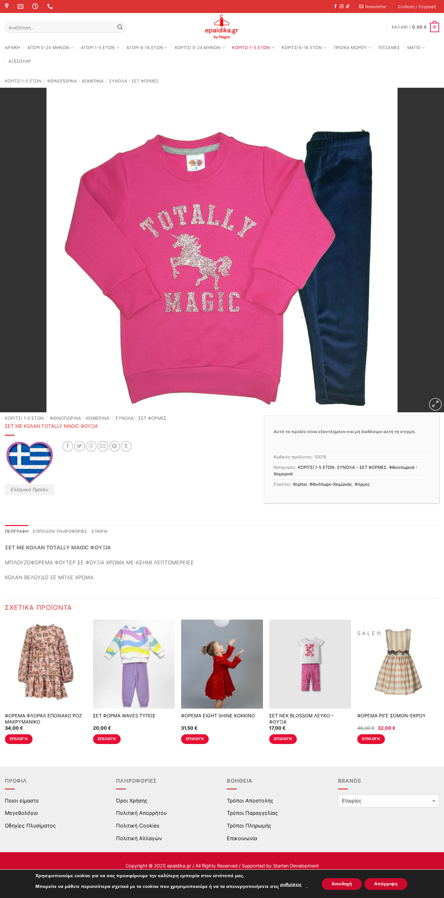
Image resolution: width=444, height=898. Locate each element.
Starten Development (296, 865)
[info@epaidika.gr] (21, 6)
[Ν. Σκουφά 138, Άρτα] (7, 6)
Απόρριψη (386, 884)
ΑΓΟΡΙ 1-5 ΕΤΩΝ (98, 47)
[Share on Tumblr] (126, 446)
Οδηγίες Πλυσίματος (30, 825)
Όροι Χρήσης (132, 800)
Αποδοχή (342, 884)
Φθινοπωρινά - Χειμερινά (75, 81)
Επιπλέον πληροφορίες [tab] (60, 531)
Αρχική (12, 47)
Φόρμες (362, 484)
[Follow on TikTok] (348, 6)
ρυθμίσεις (291, 884)
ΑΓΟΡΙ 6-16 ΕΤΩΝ (144, 47)
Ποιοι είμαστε (22, 800)
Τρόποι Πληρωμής (249, 825)
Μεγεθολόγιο (21, 813)
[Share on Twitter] (79, 446)
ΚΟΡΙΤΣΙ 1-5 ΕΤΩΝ (251, 47)
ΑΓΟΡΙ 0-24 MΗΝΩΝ (48, 47)
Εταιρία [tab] (100, 531)
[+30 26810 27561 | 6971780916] (51, 6)
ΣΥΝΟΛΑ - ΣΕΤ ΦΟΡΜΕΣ (134, 81)
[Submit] (119, 27)
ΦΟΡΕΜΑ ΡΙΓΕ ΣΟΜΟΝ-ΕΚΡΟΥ (391, 715)
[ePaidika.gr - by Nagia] (222, 27)
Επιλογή (19, 739)
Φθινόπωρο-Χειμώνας (330, 484)
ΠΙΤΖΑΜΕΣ (389, 47)
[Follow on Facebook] (335, 6)
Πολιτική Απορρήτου (141, 813)
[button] (373, 6)
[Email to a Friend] (103, 446)
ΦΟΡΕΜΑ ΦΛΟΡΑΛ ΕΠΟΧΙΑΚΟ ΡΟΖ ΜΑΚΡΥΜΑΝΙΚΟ (43, 719)
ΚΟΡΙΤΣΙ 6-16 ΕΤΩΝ (301, 47)
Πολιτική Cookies (137, 825)
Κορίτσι (300, 484)
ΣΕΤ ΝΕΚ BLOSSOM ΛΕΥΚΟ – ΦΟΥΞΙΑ (301, 719)
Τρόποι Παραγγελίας (252, 813)
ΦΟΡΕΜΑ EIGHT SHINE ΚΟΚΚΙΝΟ (218, 715)
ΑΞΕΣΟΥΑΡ (19, 61)
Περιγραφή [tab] (16, 531)
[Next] (439, 687)
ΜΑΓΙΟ (414, 47)
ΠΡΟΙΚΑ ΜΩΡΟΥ (350, 47)
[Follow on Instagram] (342, 6)
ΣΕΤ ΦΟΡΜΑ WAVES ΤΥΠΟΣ (124, 715)
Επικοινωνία (242, 838)
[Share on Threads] (91, 446)
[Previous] (5, 687)
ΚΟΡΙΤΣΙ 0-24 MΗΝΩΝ (198, 47)
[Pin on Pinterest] (114, 446)
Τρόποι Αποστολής (250, 800)
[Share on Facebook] (67, 446)
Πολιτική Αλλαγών (139, 838)
